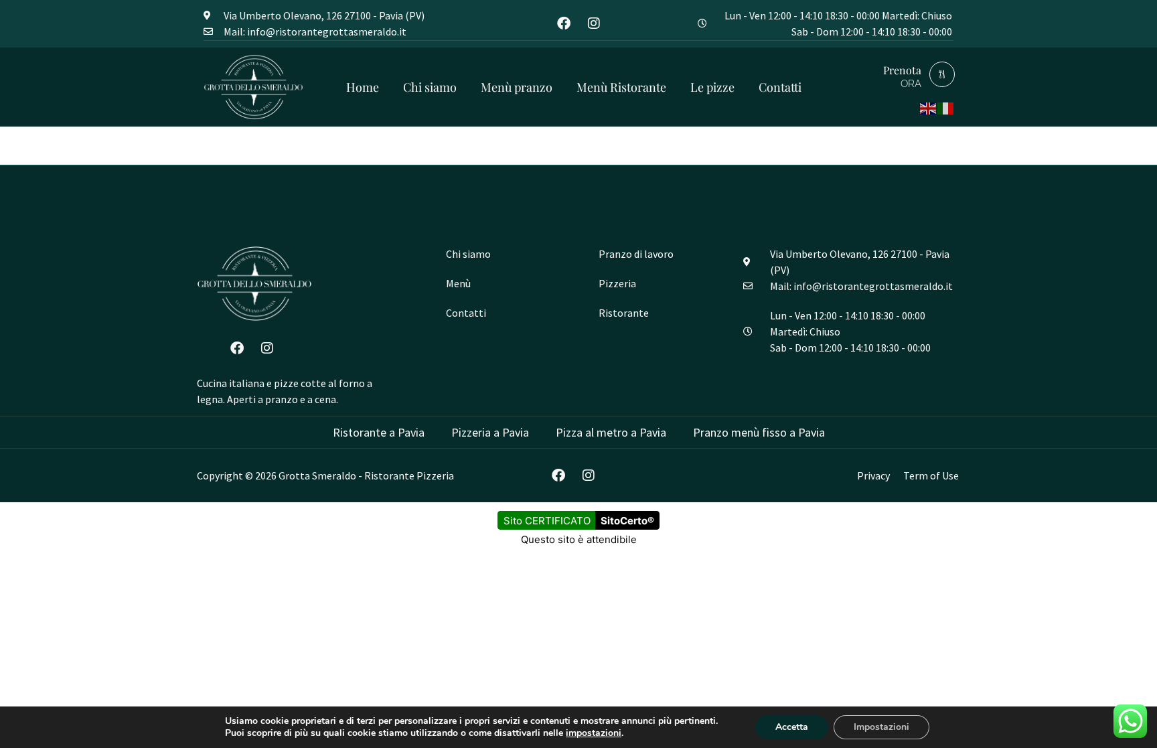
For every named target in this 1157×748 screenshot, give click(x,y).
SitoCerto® (627, 520)
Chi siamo (430, 87)
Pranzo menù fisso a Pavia (759, 432)
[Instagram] (594, 23)
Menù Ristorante (621, 87)
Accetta (791, 727)
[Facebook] (563, 23)
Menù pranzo (516, 87)
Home (362, 87)
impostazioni (593, 733)
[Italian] (946, 107)
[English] (928, 107)
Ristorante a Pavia (379, 432)
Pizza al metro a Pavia (611, 432)
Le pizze (712, 87)
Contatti (780, 87)
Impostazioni (881, 727)
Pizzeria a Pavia (490, 432)
